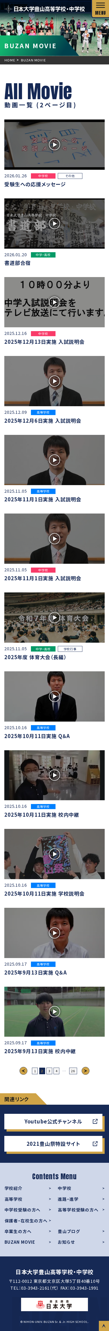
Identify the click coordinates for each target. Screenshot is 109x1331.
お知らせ (66, 1242)
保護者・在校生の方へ (26, 1221)
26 (73, 1070)
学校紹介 (14, 1188)
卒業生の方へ (18, 1231)
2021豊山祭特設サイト (53, 1143)
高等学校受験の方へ (78, 1210)
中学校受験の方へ (23, 1210)
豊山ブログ (69, 1231)
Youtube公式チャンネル (53, 1121)
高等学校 (14, 1199)
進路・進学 (68, 1199)
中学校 (64, 1188)
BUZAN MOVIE (20, 1242)
